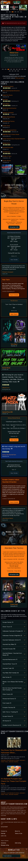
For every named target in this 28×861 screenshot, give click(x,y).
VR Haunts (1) (7, 721)
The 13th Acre (6, 151)
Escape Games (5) (8, 622)
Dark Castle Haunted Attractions (11, 90)
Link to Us (3, 835)
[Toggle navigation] (25, 2)
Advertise (3, 843)
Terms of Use (18, 833)
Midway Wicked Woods (9, 117)
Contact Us (4, 831)
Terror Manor (6, 103)
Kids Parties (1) (7, 677)
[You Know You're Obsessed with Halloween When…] (14, 742)
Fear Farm (5, 99)
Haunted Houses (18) (9, 649)
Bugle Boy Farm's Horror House (11, 134)
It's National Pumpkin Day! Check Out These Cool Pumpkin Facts (13, 781)
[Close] (26, 849)
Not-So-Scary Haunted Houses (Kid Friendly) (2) (12, 689)
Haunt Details (14, 295)
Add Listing (18, 843)
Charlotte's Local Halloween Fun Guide (10, 760)
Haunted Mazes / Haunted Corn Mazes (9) (12, 654)
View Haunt (13, 314)
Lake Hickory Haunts (8, 86)
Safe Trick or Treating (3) (10, 712)
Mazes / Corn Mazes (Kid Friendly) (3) (13, 682)
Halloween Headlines (13, 761)
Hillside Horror (14, 53)
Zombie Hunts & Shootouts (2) (12, 725)
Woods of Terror (7, 156)
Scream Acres (6, 125)
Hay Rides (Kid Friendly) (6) (11, 673)
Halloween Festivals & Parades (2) (13, 631)
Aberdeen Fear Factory (9, 121)
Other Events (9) (8, 694)
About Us (17, 831)
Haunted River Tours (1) (10, 664)
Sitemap (3, 833)
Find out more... (20, 78)
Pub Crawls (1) (7, 703)
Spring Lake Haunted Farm (9, 130)
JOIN (22, 856)
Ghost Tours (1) (7, 626)
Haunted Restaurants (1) (10, 659)
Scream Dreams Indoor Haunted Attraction (14, 138)
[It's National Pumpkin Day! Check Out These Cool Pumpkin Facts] (14, 770)
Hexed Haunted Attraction (9, 108)
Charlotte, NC (14, 187)
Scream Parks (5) (8, 716)
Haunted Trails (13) (8, 668)
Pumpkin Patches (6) (9, 707)
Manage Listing (5, 845)
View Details (14, 259)
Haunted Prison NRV (8, 147)
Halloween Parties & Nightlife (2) (12, 635)
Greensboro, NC (14, 534)
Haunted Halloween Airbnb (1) (12, 640)
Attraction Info (14, 227)
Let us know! (4, 826)
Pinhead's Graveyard (8, 112)
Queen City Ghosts (8, 95)
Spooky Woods (7, 160)
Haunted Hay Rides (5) (9, 644)
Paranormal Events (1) (9, 698)
